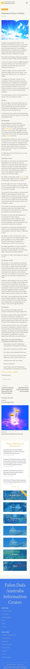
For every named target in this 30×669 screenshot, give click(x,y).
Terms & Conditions (11, 664)
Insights (5, 9)
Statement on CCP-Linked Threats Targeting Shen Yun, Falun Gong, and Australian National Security (13, 451)
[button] (27, 3)
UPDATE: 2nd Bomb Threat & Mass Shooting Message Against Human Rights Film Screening (13, 472)
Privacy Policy (20, 664)
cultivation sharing (6, 379)
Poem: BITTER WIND (7, 402)
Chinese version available (9, 372)
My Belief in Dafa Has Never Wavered (12, 434)
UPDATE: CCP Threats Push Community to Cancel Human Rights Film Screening (14, 481)
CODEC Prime (23, 668)
